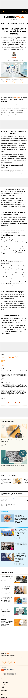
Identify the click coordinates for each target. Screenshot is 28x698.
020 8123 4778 (6, 676)
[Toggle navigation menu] (2, 11)
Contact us (3, 684)
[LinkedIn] (11, 663)
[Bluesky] (8, 663)
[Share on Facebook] (6, 357)
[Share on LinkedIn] (13, 357)
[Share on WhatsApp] (2, 357)
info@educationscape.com (8, 678)
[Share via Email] (16, 357)
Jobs (8, 23)
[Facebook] (5, 663)
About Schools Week (6, 693)
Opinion (14, 23)
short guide (17, 97)
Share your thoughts (14, 403)
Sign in (24, 11)
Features (21, 23)
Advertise (3, 694)
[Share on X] (9, 357)
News (2, 23)
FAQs (2, 687)
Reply (4, 378)
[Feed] (2, 663)
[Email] (15, 663)
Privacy (2, 686)
